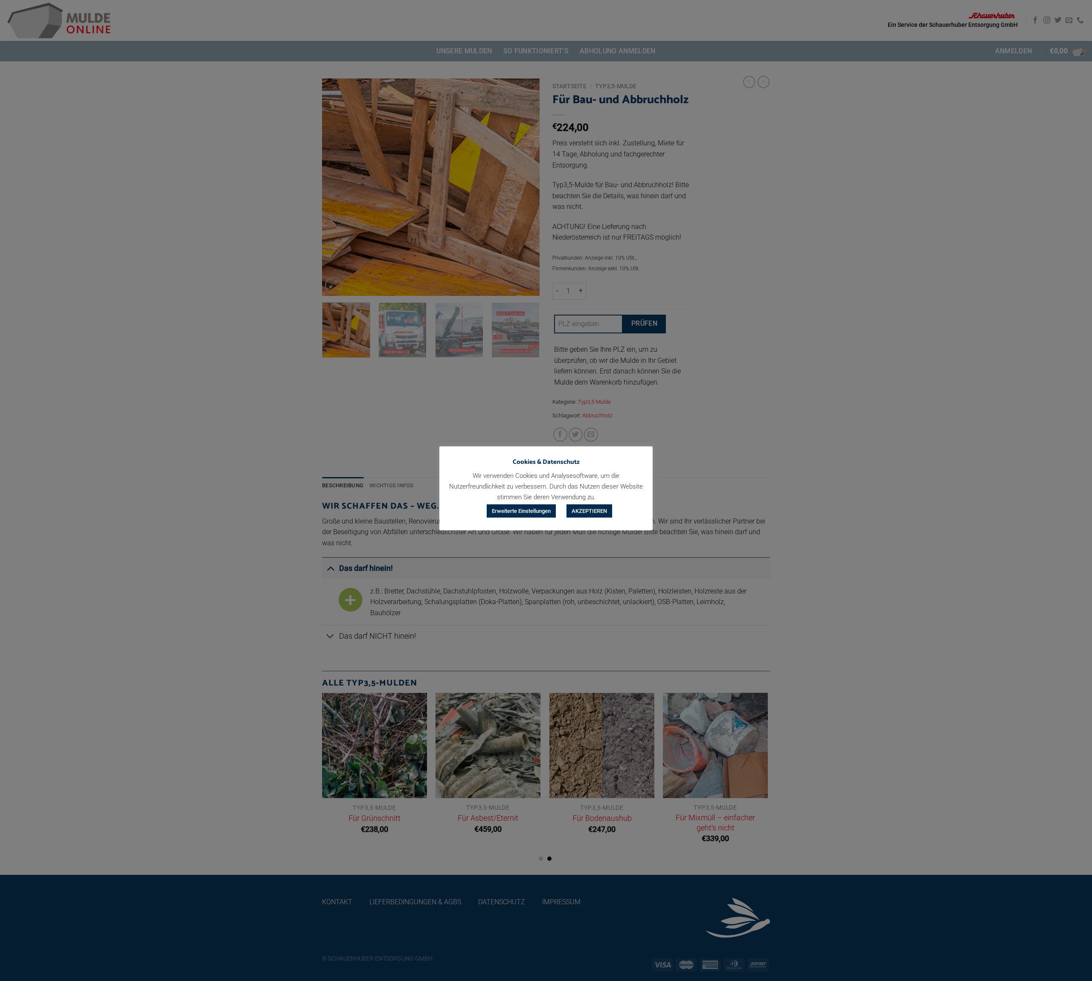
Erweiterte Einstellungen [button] (521, 511)
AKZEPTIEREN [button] (589, 511)
